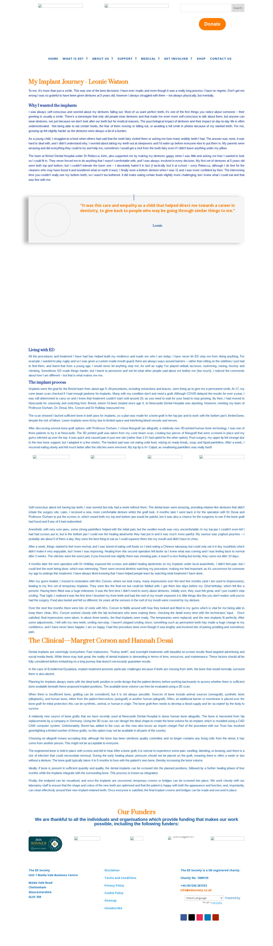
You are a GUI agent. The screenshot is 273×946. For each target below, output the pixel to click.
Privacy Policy (114, 885)
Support (125, 58)
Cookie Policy (114, 893)
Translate (216, 903)
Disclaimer (112, 870)
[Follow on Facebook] (183, 917)
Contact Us (221, 58)
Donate (212, 24)
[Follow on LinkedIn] (207, 917)
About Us (100, 58)
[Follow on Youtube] (215, 917)
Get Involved (176, 58)
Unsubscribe (113, 908)
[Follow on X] (191, 917)
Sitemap (111, 900)
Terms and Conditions (120, 878)
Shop (201, 58)
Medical (148, 58)
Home (53, 58)
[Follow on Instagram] (199, 917)
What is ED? (73, 58)
